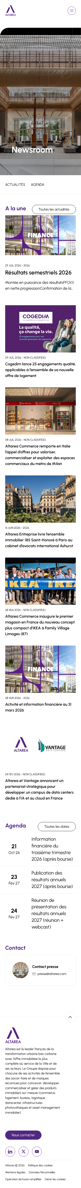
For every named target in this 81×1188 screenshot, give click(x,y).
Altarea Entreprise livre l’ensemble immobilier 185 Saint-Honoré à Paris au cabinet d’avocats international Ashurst (39, 540)
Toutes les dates (56, 826)
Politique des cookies (40, 1165)
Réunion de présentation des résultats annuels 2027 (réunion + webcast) (49, 913)
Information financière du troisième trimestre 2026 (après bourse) (52, 849)
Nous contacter (23, 1135)
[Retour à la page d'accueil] (10, 10)
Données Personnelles (42, 1172)
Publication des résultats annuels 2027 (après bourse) (52, 879)
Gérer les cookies (55, 1179)
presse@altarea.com (52, 974)
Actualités (15, 185)
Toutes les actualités (53, 209)
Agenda (37, 185)
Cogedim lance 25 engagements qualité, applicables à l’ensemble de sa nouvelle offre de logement (40, 370)
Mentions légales (15, 1172)
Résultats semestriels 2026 (38, 272)
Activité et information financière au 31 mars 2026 (38, 707)
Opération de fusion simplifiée (23, 1179)
